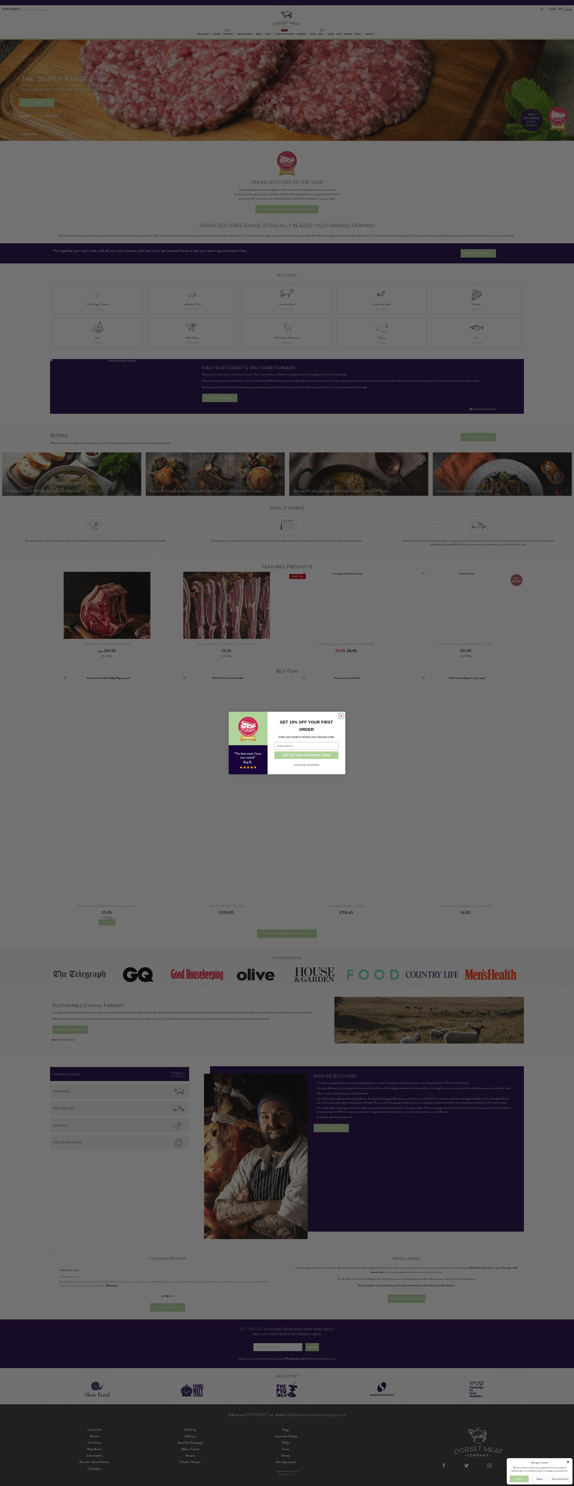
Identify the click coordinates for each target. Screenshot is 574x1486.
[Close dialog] (341, 716)
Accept (519, 1479)
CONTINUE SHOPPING (306, 765)
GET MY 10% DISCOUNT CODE (306, 755)
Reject (540, 1479)
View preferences (560, 1479)
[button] (568, 1461)
